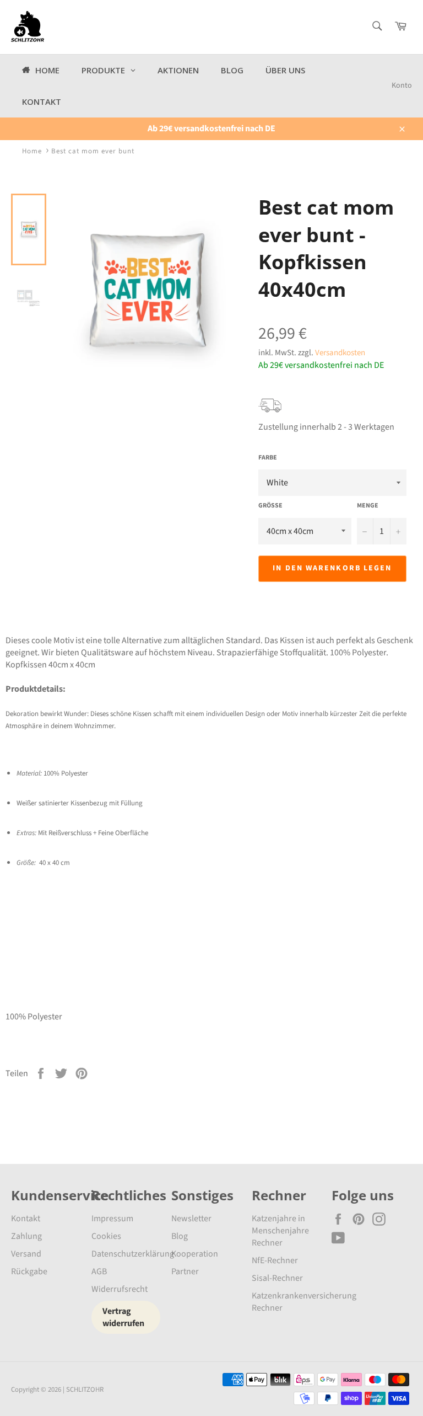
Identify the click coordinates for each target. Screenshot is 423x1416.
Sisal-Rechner (277, 1278)
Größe (270, 505)
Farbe (267, 457)
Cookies (106, 1236)
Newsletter (191, 1218)
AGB (99, 1271)
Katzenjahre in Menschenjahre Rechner (280, 1230)
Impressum (112, 1218)
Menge (367, 505)
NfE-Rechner (275, 1260)
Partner (185, 1271)
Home (32, 151)
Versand (26, 1254)
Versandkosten (340, 353)
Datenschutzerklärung (132, 1254)
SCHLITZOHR (85, 1389)
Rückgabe (29, 1271)
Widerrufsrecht (119, 1289)
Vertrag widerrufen (123, 1317)
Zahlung (26, 1236)
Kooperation (194, 1254)
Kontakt (25, 1218)
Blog (179, 1236)
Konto (402, 85)
